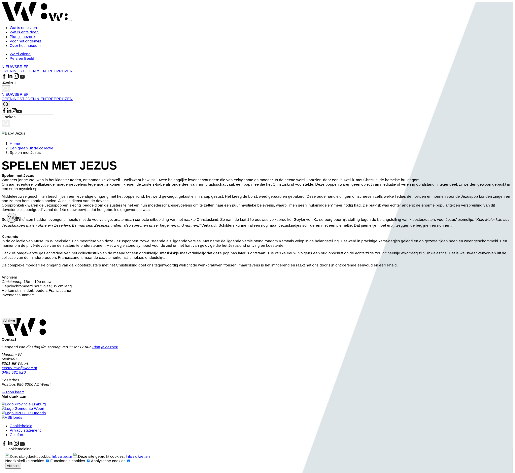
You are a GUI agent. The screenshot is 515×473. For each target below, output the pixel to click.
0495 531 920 (14, 372)
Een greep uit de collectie (31, 148)
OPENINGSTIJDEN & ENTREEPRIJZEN (37, 71)
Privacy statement (25, 430)
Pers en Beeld (22, 58)
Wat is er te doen (24, 32)
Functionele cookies (67, 461)
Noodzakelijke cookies (24, 461)
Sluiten (9, 321)
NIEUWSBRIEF (15, 67)
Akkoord (13, 466)
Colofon (16, 435)
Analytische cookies (108, 461)
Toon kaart (13, 392)
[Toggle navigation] (70, 20)
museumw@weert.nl (19, 368)
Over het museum (25, 45)
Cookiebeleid (21, 426)
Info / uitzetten (62, 456)
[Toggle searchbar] (6, 104)
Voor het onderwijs (26, 41)
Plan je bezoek (22, 37)
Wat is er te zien (23, 28)
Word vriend (20, 54)
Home (15, 144)
